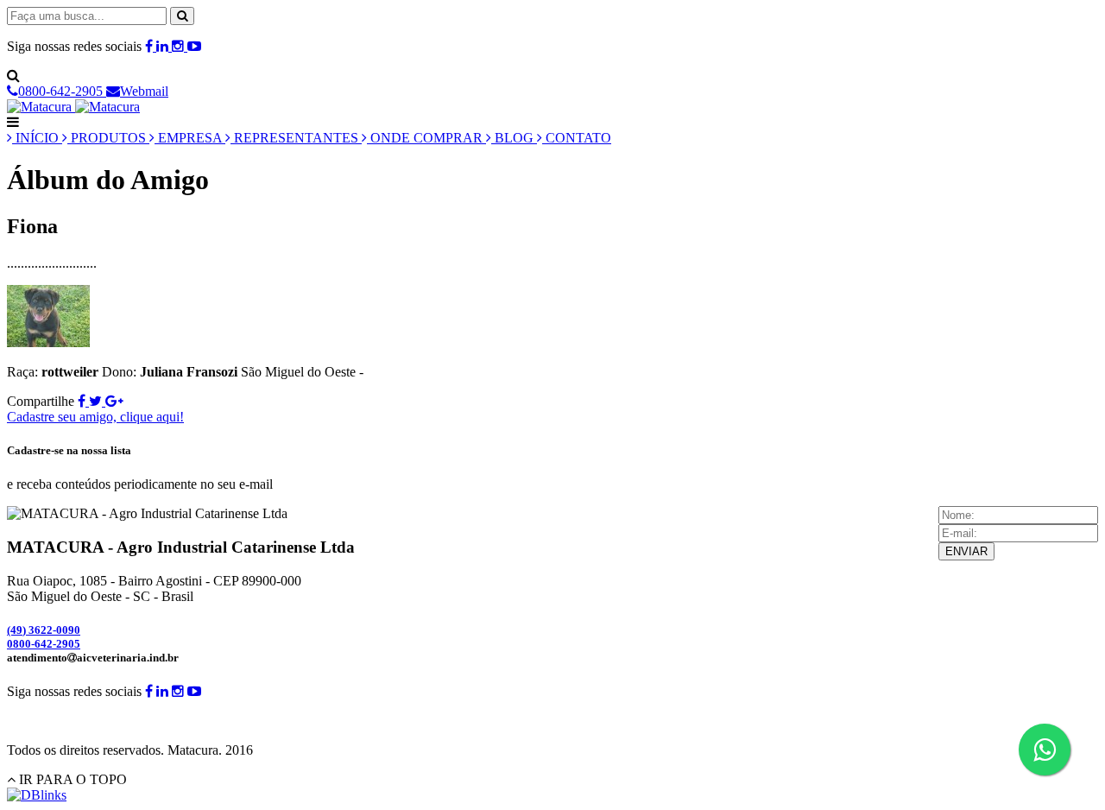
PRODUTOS (108, 137)
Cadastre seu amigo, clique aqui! (95, 416)
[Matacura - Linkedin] (164, 46)
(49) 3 (43, 629)
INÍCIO (37, 137)
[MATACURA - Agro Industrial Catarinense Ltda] (73, 106)
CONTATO (576, 137)
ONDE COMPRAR (426, 137)
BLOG (514, 137)
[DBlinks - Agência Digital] (36, 795)
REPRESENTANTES (296, 137)
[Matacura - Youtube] (194, 46)
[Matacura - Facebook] (150, 46)
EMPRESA (190, 137)
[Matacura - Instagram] (179, 46)
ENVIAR (966, 551)
